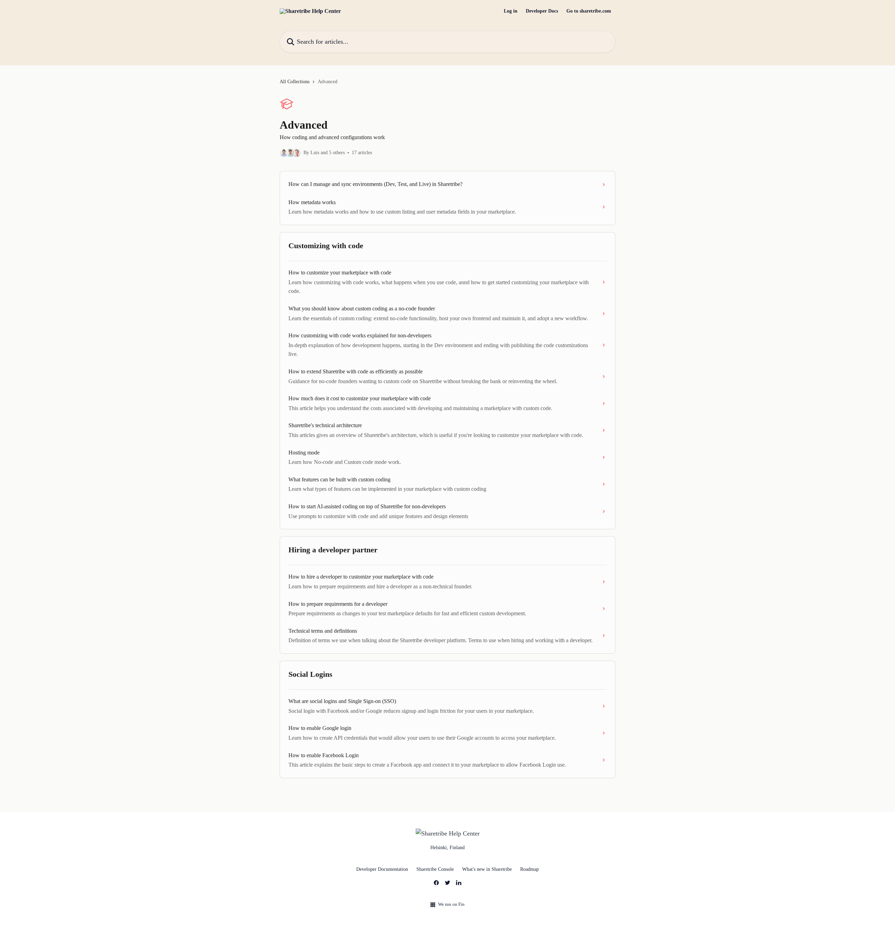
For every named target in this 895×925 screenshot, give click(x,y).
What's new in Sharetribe (487, 869)
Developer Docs (542, 11)
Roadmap (529, 869)
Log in (510, 11)
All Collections (294, 81)
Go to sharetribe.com (588, 11)
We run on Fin (451, 904)
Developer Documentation (382, 869)
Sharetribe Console (435, 869)
